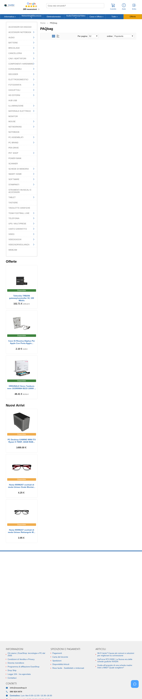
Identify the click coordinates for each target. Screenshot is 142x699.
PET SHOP (13, 153)
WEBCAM (12, 250)
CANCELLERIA (15, 53)
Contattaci (12, 678)
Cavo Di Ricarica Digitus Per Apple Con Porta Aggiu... (21, 342)
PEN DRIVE (13, 148)
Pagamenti (57, 653)
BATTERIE (13, 43)
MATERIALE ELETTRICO (19, 111)
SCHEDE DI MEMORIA (18, 169)
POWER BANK (14, 158)
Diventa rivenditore (16, 663)
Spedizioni (56, 661)
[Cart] (113, 7)
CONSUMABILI (15, 69)
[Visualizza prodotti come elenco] (58, 36)
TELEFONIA (13, 218)
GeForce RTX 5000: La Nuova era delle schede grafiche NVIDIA (114, 660)
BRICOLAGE (14, 48)
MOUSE (12, 121)
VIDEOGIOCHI (14, 239)
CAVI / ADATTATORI (17, 58)
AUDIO (11, 37)
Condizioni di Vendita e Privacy (21, 659)
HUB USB (12, 100)
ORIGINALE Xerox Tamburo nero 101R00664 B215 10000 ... (21, 387)
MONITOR (13, 116)
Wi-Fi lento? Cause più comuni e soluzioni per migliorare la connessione (115, 654)
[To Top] (135, 692)
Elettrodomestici (54, 17)
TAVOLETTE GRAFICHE (19, 208)
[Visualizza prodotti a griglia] (53, 36)
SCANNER (13, 163)
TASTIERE (13, 203)
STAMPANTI (13, 184)
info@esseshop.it (18, 688)
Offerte (133, 17)
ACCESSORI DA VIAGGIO (19, 27)
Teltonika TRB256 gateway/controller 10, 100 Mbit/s (21, 298)
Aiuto (124, 9)
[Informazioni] (124, 5)
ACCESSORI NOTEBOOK (19, 32)
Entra (134, 9)
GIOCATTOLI (14, 90)
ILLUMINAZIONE (15, 106)
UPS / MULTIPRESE (17, 223)
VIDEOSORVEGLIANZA (18, 244)
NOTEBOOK (13, 132)
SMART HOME (15, 174)
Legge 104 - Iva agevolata (19, 674)
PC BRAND (13, 142)
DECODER (13, 74)
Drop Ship (12, 670)
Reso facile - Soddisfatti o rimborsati (68, 668)
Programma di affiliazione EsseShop (23, 667)
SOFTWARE (13, 179)
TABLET (12, 197)
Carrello (113, 9)
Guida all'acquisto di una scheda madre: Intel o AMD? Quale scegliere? (115, 666)
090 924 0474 (16, 692)
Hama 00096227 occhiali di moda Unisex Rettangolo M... (21, 531)
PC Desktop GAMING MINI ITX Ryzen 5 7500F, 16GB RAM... (22, 440)
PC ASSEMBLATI (15, 137)
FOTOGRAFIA (14, 85)
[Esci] (134, 5)
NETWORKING (15, 127)
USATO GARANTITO (17, 229)
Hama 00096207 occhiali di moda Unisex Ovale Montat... (21, 486)
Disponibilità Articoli (60, 664)
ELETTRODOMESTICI (18, 79)
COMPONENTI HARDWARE (20, 64)
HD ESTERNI (14, 95)
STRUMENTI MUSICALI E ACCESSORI (19, 191)
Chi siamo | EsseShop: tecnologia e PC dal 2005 (26, 654)
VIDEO (11, 234)
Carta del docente (60, 657)
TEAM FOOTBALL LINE (18, 213)
